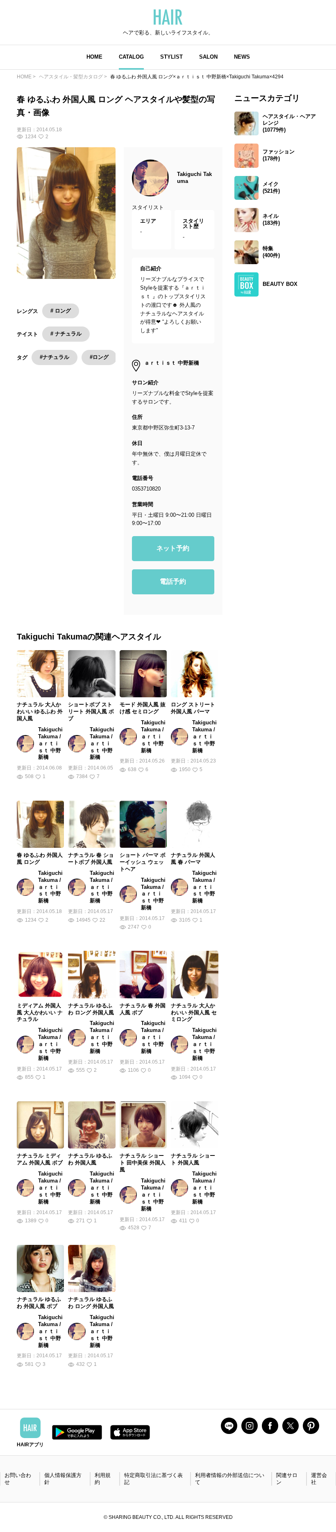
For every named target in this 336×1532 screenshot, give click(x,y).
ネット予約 (173, 548)
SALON (208, 57)
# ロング (60, 311)
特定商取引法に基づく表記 (153, 1478)
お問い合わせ (18, 1478)
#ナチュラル (54, 357)
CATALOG (131, 57)
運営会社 (319, 1478)
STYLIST (171, 57)
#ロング (99, 357)
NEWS (242, 57)
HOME (94, 57)
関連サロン (286, 1478)
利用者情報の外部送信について (229, 1478)
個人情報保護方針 (63, 1478)
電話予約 (173, 581)
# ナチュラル (66, 334)
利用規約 (103, 1478)
